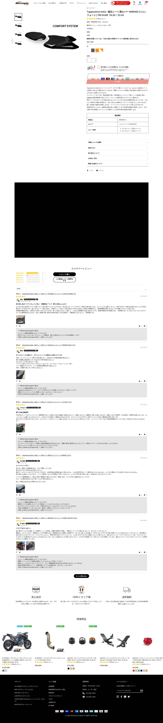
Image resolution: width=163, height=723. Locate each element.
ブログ (72, 3)
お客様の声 (63, 3)
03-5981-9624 (122, 3)
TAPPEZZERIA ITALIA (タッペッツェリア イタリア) (30, 700)
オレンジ (97, 50)
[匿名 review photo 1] (20, 319)
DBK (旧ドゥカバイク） (22, 693)
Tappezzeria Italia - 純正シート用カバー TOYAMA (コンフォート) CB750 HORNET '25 (49, 294)
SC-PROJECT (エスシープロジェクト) (26, 686)
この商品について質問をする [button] (64, 279)
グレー (93, 50)
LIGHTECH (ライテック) (22, 696)
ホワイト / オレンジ (101, 50)
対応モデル (91, 148)
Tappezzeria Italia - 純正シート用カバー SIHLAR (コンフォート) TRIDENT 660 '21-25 (48, 345)
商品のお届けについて (95, 163)
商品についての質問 (94, 142)
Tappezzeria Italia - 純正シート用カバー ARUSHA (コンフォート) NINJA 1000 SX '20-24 (49, 518)
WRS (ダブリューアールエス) (24, 689)
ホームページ (91, 8)
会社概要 (51, 686)
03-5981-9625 (91, 697)
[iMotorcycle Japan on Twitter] (129, 696)
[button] (91, 19)
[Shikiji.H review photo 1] (20, 427)
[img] (20, 296)
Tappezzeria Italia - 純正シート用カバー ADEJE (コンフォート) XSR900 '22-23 (46, 455)
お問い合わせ (93, 3)
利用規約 (51, 693)
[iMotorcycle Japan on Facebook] (121, 696)
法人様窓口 (52, 3)
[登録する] (141, 690)
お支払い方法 (92, 158)
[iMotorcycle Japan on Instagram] (118, 696)
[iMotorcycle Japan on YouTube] (125, 696)
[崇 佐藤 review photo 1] (20, 488)
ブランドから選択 (40, 3)
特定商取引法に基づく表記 (57, 689)
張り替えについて (94, 153)
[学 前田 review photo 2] (30, 545)
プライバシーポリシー (56, 696)
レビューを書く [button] (64, 274)
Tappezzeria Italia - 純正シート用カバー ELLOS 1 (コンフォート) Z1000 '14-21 (47, 402)
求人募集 (104, 3)
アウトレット (81, 3)
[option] (51, 41)
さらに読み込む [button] (81, 576)
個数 (88, 56)
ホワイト (88, 50)
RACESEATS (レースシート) (23, 704)
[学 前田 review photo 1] (20, 545)
